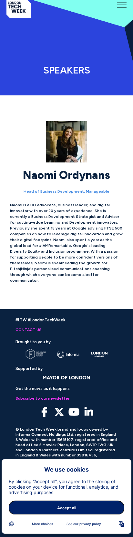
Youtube (74, 412)
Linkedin (89, 412)
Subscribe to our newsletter (42, 398)
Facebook (44, 412)
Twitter (59, 412)
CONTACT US (28, 329)
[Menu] (122, 5)
